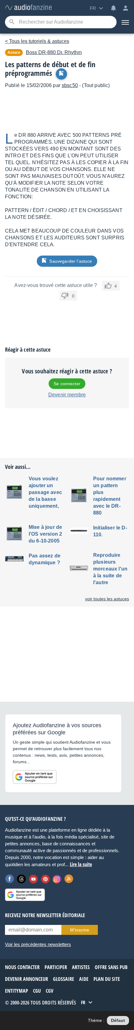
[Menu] (125, 22)
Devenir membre (67, 394)
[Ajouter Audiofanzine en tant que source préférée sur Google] (34, 777)
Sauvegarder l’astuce (70, 261)
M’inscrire (79, 929)
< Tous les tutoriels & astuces (37, 41)
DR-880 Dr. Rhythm (54, 52)
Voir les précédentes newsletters (38, 944)
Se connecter (67, 383)
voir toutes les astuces (107, 598)
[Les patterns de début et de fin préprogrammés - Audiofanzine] (28, 7)
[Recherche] (11, 22)
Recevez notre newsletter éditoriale (45, 915)
